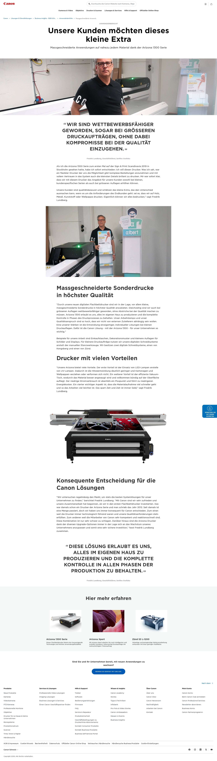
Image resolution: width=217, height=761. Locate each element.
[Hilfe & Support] (138, 10)
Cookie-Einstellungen (150, 743)
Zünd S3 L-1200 (140, 639)
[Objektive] (85, 10)
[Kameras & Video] (74, 10)
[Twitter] (206, 750)
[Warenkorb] (211, 4)
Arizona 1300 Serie (56, 639)
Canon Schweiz (10, 750)
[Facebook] (189, 750)
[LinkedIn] (200, 750)
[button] (209, 411)
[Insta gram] (195, 750)
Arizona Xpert (97, 639)
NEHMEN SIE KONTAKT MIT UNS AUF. (108, 671)
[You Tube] (211, 750)
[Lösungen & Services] (122, 10)
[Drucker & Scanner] (103, 10)
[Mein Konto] (205, 4)
